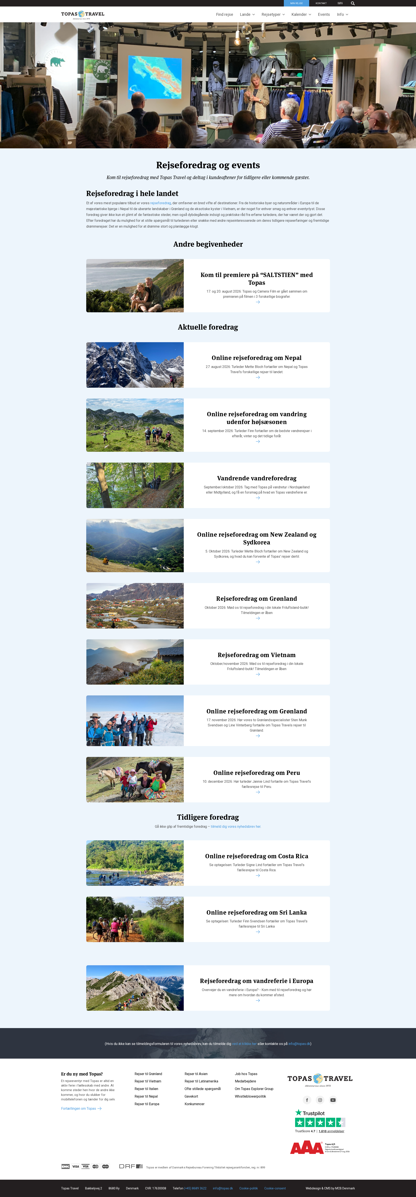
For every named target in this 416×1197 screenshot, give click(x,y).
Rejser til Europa (147, 1104)
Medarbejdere (245, 1081)
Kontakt (321, 3)
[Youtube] (333, 1103)
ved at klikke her (244, 1044)
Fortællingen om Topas (78, 1108)
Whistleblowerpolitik (250, 1096)
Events (324, 14)
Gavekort (191, 1096)
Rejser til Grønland (148, 1074)
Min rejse (296, 3)
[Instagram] (320, 1103)
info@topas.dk (299, 1044)
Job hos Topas (246, 1074)
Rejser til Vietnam (148, 1081)
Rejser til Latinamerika (201, 1081)
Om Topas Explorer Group (254, 1089)
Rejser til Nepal (146, 1096)
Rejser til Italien (146, 1089)
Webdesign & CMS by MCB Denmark (330, 1188)
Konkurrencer (195, 1104)
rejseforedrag (160, 203)
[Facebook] (307, 1103)
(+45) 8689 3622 (195, 1188)
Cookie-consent (275, 1188)
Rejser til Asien (196, 1074)
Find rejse (224, 14)
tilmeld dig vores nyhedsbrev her (235, 826)
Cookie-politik (248, 1188)
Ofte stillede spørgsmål (203, 1089)
